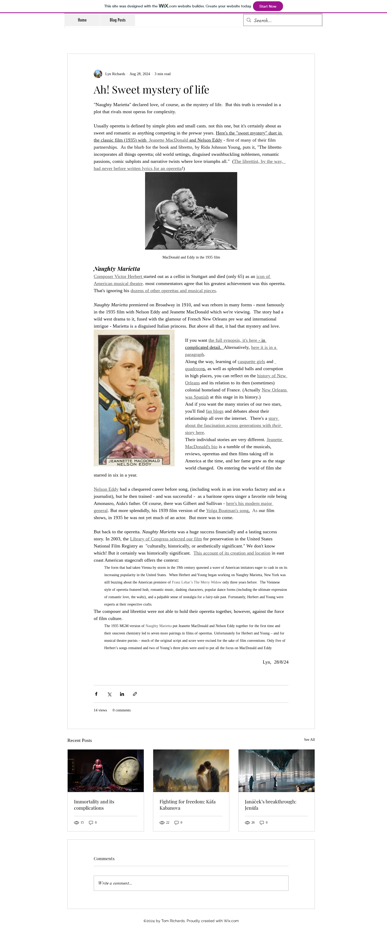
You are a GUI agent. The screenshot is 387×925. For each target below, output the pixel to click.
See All (309, 740)
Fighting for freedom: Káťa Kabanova (188, 804)
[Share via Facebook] (96, 693)
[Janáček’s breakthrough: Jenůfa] (277, 771)
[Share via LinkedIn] (122, 693)
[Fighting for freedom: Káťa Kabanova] (191, 771)
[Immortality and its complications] (106, 771)
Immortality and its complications (94, 804)
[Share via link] (134, 693)
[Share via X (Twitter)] (109, 693)
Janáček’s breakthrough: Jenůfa (270, 804)
